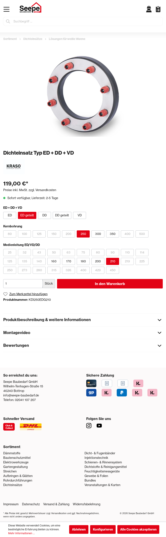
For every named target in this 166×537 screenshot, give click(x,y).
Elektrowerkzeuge (16, 462)
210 (112, 261)
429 (98, 270)
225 (142, 261)
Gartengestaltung (15, 467)
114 (142, 252)
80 (10, 234)
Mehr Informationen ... (21, 533)
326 (68, 270)
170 (68, 261)
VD (80, 215)
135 (24, 261)
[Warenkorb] (162, 12)
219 (127, 261)
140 (39, 261)
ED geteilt (27, 215)
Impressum (11, 504)
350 (112, 234)
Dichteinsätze (12, 485)
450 (112, 270)
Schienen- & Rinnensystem (103, 462)
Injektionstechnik (96, 458)
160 (53, 261)
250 (83, 234)
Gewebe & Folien (96, 476)
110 (127, 252)
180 (83, 261)
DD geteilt (62, 215)
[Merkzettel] (156, 9)
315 (53, 270)
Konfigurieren (103, 529)
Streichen (10, 471)
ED (10, 215)
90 (113, 252)
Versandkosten (59, 513)
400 (127, 234)
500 (142, 234)
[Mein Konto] (149, 9)
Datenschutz (31, 504)
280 (39, 270)
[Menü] (7, 9)
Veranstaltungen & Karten (102, 485)
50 (54, 252)
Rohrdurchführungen (17, 480)
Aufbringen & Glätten (18, 476)
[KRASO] (14, 166)
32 (24, 252)
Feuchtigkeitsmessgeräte (102, 471)
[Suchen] (8, 21)
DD (44, 215)
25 (9, 252)
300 (98, 234)
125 (39, 234)
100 (24, 234)
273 (24, 270)
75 (83, 252)
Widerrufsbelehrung (86, 504)
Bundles (90, 480)
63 (68, 252)
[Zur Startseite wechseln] (30, 7)
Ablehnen (79, 529)
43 (39, 252)
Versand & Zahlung (56, 504)
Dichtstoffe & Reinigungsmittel (106, 467)
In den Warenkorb (110, 284)
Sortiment (11, 447)
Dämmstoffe (11, 453)
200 (68, 234)
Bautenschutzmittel (16, 458)
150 (53, 234)
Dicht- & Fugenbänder (100, 453)
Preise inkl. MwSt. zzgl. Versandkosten (29, 190)
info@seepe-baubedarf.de (21, 395)
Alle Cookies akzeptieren (138, 529)
